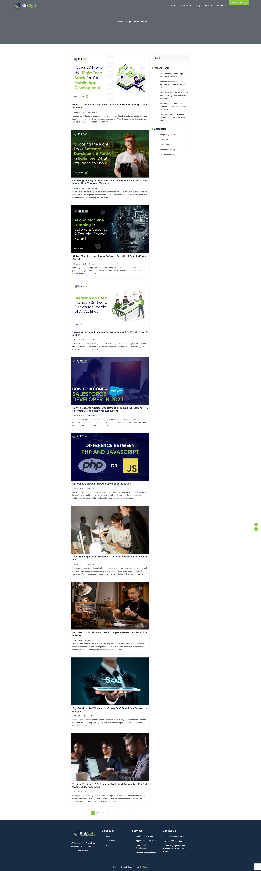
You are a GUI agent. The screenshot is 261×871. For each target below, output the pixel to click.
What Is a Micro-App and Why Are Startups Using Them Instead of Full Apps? (174, 95)
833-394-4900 (176, 841)
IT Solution (142, 22)
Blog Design (131, 22)
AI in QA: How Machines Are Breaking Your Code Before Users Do (174, 85)
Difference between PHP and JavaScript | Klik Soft (101, 483)
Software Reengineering (146, 852)
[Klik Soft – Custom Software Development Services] (25, 7)
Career (108, 850)
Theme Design (166, 150)
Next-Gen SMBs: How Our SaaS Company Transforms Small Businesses (109, 634)
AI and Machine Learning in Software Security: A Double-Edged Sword (109, 258)
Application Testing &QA (146, 841)
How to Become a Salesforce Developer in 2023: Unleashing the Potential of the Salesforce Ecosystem (110, 409)
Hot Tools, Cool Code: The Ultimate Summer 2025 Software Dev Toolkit (173, 106)
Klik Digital (143, 867)
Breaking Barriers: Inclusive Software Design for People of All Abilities (110, 333)
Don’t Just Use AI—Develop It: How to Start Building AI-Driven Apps (172, 117)
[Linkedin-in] (256, 529)
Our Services (185, 5)
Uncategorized (166, 155)
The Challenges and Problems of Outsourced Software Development (109, 558)
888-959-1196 (178, 836)
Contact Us (221, 5)
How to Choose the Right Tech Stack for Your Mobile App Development (110, 106)
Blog (198, 5)
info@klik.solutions (81, 851)
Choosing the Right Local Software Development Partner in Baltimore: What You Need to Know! (110, 182)
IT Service (164, 140)
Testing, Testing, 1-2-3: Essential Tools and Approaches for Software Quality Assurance (110, 785)
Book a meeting (239, 2)
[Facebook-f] (256, 524)
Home (173, 5)
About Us (208, 5)
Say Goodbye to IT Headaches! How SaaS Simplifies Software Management (110, 710)
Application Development (146, 836)
